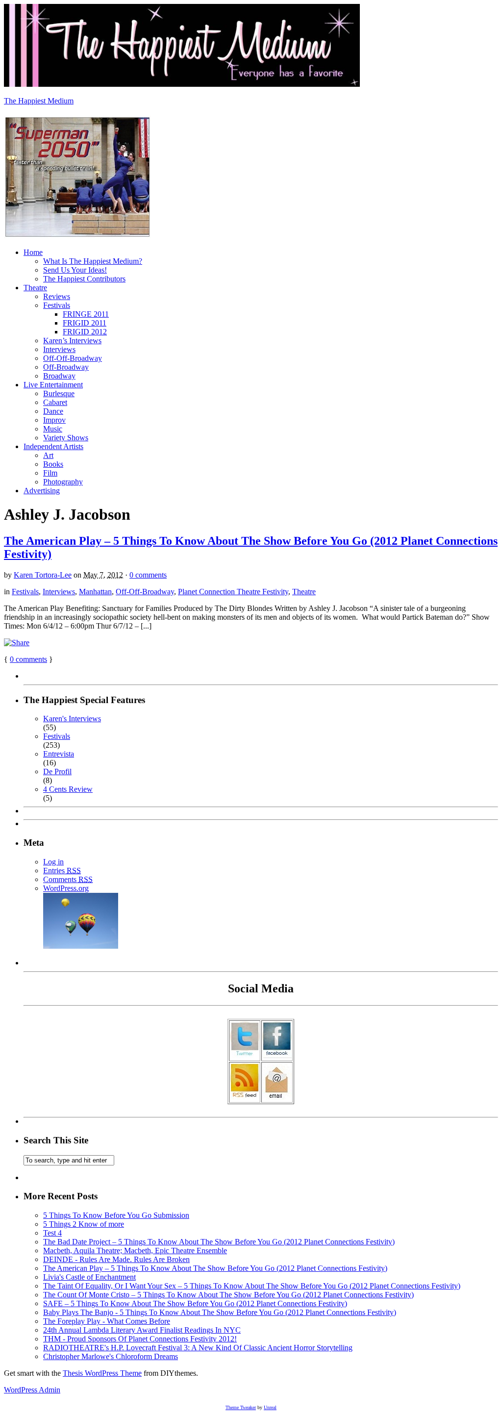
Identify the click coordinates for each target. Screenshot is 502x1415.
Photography (63, 482)
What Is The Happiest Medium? (92, 261)
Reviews (56, 296)
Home (33, 252)
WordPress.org (66, 888)
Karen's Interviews (72, 718)
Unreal (270, 1407)
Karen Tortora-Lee (43, 575)
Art (48, 455)
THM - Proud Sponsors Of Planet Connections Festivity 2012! (140, 1339)
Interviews (59, 349)
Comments (68, 879)
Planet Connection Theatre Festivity (233, 591)
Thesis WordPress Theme (102, 1373)
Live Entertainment (53, 384)
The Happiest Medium (39, 101)
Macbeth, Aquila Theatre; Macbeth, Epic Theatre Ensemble (135, 1250)
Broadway (59, 376)
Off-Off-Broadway (72, 358)
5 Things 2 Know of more (83, 1224)
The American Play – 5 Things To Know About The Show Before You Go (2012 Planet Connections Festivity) (215, 1268)
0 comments (148, 575)
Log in (53, 862)
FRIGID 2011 (84, 323)
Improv (54, 420)
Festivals (56, 305)
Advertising (42, 490)
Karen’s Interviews (72, 340)
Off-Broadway (66, 367)
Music (52, 429)
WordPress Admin (32, 1390)
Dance (53, 411)
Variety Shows (65, 437)
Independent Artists (53, 446)
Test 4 (52, 1233)
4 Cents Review (68, 789)
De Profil (57, 771)
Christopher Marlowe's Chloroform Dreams (110, 1356)
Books (53, 464)
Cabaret (55, 402)
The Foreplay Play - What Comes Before (106, 1321)
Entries (62, 870)
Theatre (35, 287)
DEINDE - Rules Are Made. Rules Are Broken (116, 1259)
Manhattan (95, 591)
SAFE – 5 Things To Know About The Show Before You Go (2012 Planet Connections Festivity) (195, 1303)
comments (28, 659)
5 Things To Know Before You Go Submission (116, 1215)
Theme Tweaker (241, 1407)
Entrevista (58, 754)
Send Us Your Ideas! (75, 270)
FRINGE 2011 (86, 314)
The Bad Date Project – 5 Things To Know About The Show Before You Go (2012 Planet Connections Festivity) (219, 1242)
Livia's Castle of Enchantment (89, 1277)
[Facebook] (277, 1055)
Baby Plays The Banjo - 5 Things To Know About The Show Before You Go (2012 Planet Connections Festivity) (219, 1312)
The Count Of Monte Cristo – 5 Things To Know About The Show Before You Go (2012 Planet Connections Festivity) (228, 1294)
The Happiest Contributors (84, 279)
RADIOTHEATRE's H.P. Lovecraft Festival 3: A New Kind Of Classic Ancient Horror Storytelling (197, 1347)
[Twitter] (244, 1055)
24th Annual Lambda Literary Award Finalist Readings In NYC (142, 1330)
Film (50, 473)
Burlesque (59, 393)
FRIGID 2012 (85, 332)
